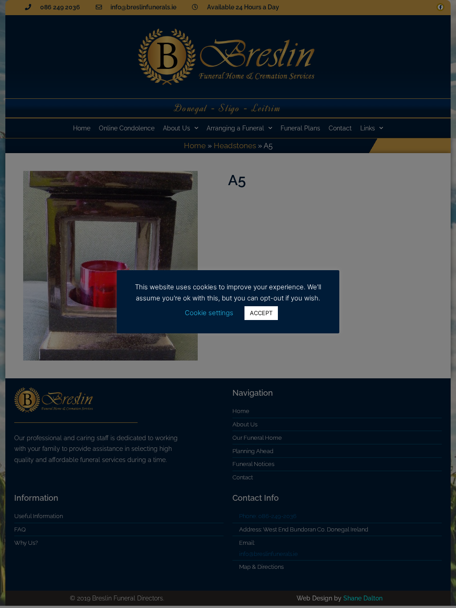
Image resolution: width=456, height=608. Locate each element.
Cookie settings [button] (209, 312)
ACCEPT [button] (261, 312)
